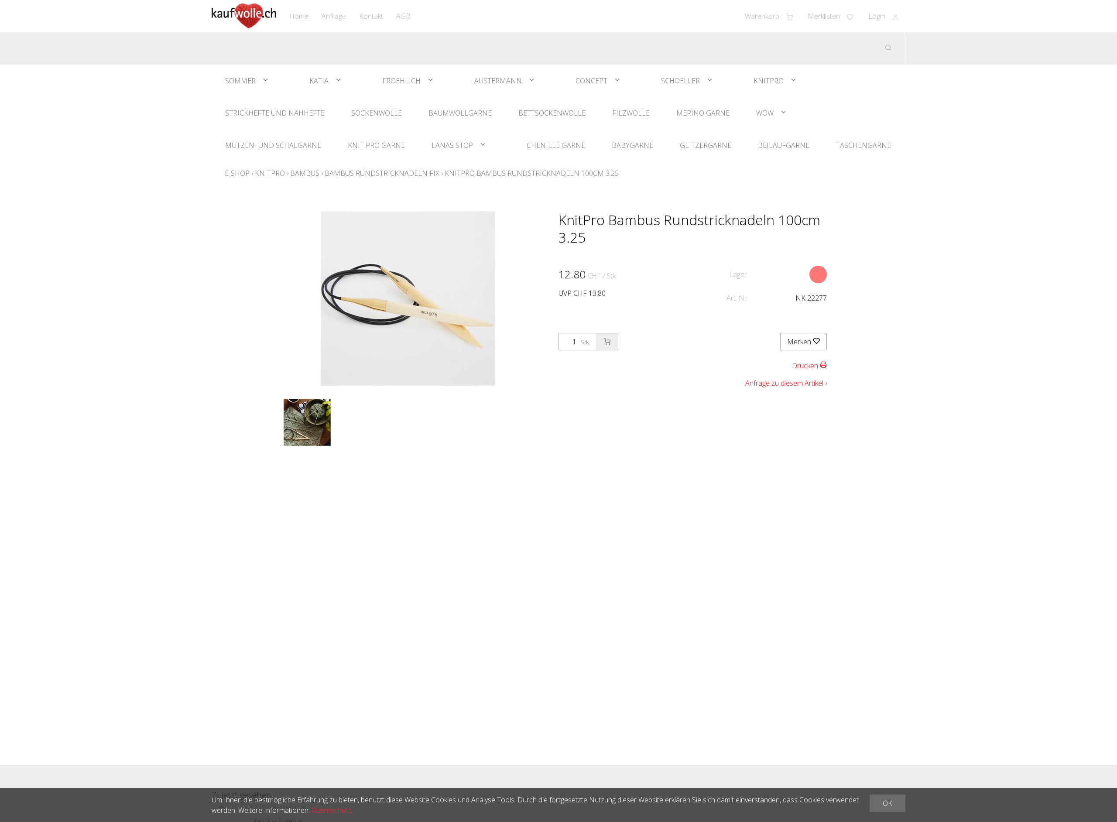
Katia (319, 81)
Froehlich (401, 81)
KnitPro (769, 81)
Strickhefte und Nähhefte (275, 113)
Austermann (498, 81)
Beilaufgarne (783, 145)
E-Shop (237, 173)
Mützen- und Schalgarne (273, 145)
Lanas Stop (452, 145)
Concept (591, 81)
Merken (800, 341)
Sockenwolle (376, 113)
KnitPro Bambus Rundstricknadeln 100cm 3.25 (532, 173)
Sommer (240, 81)
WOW (765, 113)
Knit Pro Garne (376, 145)
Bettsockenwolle (552, 113)
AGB (403, 16)
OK (887, 803)
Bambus (304, 173)
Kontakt (371, 16)
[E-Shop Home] (244, 16)
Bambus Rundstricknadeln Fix (382, 173)
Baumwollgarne (460, 113)
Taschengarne (863, 145)
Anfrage (334, 16)
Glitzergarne (705, 145)
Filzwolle (631, 113)
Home (298, 16)
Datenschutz (331, 810)
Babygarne (632, 145)
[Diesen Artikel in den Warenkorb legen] (607, 341)
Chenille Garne (556, 145)
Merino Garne (703, 113)
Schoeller (680, 81)
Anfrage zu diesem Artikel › (786, 383)
